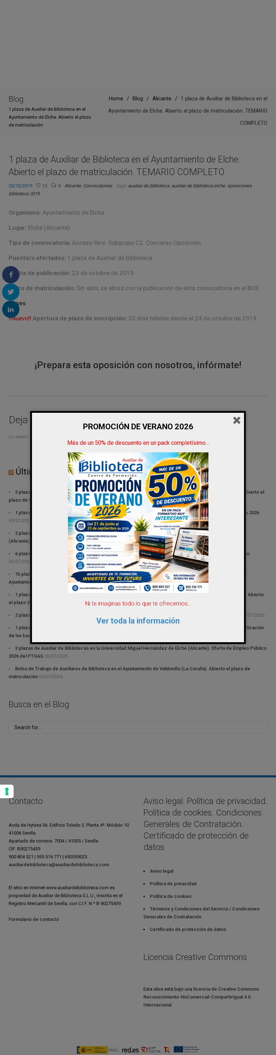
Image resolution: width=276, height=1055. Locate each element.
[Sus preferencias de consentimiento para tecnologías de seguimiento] (7, 791)
